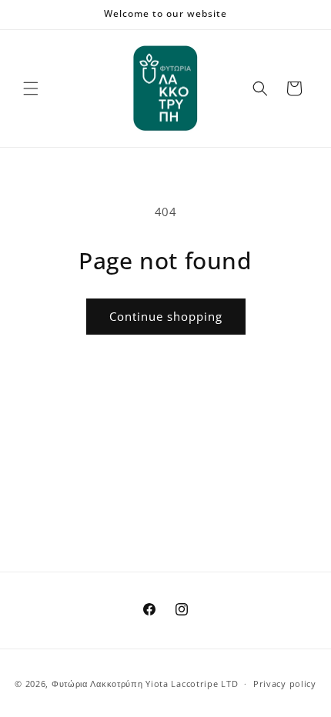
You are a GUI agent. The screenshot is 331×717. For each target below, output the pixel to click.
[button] (31, 88)
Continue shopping (165, 316)
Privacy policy (284, 683)
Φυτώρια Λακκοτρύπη (97, 683)
